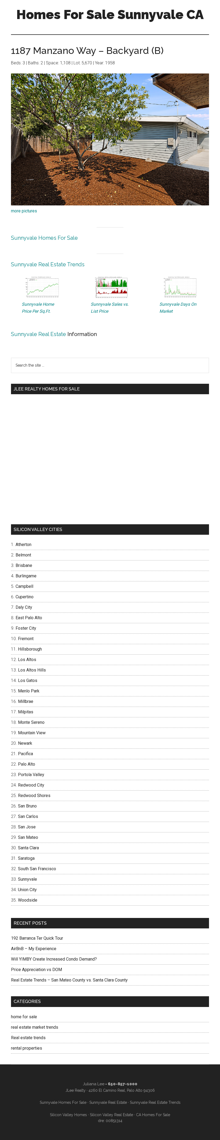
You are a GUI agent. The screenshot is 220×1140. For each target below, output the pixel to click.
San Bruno (27, 806)
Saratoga (26, 858)
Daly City (24, 607)
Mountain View (32, 732)
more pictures (24, 210)
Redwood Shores (34, 795)
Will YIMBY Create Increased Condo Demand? (54, 959)
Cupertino (25, 596)
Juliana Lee (93, 1084)
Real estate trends (28, 1037)
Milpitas (25, 711)
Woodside (27, 900)
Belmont (23, 555)
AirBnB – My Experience (33, 948)
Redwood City (31, 785)
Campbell (24, 586)
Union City (27, 889)
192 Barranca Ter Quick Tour (37, 938)
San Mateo (28, 837)
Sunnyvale (27, 879)
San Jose (27, 826)
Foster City (26, 628)
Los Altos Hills (32, 670)
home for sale (24, 1016)
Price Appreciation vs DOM (36, 969)
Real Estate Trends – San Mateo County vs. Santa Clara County (69, 980)
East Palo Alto (29, 617)
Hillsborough (30, 649)
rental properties (26, 1048)
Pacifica (25, 753)
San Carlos (28, 816)
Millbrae (25, 701)
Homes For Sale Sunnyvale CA (110, 14)
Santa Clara (28, 847)
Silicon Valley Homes (68, 1115)
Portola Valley (31, 774)
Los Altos (27, 659)
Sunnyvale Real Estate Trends (48, 264)
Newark (25, 743)
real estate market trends (34, 1027)
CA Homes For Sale (153, 1115)
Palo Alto (26, 764)
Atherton (23, 544)
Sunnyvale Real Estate (38, 334)
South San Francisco (37, 868)
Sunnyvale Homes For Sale (44, 238)
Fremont (26, 638)
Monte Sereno (31, 722)
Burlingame (26, 575)
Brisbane (24, 565)
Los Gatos (27, 680)
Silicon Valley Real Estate (111, 1115)
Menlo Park (28, 690)
